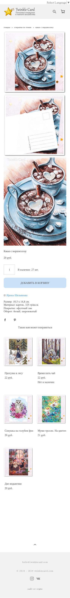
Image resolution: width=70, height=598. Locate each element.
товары (7, 27)
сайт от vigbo (35, 589)
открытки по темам (22, 27)
